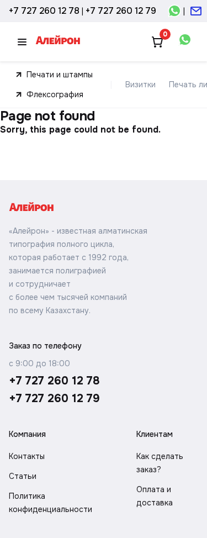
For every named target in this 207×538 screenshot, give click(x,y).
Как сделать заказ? (159, 462)
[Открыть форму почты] (196, 11)
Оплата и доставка (154, 496)
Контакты (27, 456)
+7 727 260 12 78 (44, 11)
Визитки (140, 84)
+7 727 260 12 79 (121, 11)
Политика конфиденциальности (50, 502)
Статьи (22, 476)
